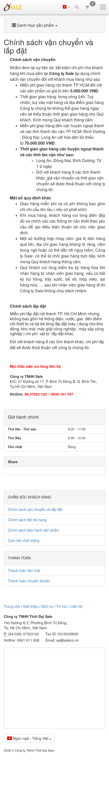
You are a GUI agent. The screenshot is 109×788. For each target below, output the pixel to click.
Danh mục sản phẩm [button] (35, 25)
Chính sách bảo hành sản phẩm (33, 530)
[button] (66, 6)
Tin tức (61, 606)
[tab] (54, 25)
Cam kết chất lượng (23, 540)
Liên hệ (76, 606)
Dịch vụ (47, 606)
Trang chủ (12, 606)
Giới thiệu (30, 606)
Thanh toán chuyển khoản (29, 580)
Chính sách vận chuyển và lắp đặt (35, 509)
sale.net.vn (13, 7)
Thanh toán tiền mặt (24, 570)
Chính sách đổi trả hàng (27, 519)
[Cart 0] (87, 7)
